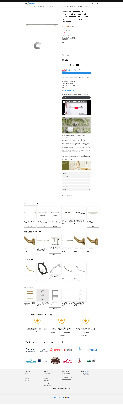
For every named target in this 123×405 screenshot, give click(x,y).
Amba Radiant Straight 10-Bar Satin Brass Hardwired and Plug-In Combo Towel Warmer (29, 303)
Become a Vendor (46, 383)
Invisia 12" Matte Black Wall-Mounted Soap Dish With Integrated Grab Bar (42, 276)
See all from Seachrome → (28, 232)
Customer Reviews (47, 373)
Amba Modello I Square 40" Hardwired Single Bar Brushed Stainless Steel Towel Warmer (68, 303)
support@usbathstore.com (69, 90)
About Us (45, 376)
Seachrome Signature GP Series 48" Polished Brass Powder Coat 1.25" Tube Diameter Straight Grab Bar (79, 249)
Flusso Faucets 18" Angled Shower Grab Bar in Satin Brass (29, 276)
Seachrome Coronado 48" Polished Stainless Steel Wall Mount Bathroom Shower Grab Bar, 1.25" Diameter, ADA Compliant (30, 221)
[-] (64, 70)
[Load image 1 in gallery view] (29, 46)
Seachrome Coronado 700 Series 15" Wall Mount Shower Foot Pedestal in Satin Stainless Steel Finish (67, 221)
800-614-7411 (69, 88)
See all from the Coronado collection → (31, 205)
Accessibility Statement (47, 385)
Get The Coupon (74, 34)
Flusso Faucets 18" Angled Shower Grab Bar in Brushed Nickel (67, 276)
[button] (35, 6)
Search (26, 376)
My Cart (26, 373)
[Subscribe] (69, 391)
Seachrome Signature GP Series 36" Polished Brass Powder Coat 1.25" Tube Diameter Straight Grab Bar (29, 249)
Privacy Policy (46, 378)
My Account (27, 380)
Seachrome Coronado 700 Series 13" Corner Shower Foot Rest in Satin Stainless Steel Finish (80, 221)
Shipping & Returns (47, 375)
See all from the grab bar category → (30, 260)
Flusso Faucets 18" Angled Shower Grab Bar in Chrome (79, 276)
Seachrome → (70, 195)
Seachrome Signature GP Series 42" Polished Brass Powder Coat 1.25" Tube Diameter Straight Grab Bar (92, 249)
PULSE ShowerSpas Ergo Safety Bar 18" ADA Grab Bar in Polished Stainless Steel (55, 276)
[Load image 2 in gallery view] (37, 46)
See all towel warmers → (28, 287)
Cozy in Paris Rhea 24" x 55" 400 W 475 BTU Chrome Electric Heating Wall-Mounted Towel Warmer (43, 303)
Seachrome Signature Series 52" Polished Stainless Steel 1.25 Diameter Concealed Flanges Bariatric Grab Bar (68, 249)
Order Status (27, 378)
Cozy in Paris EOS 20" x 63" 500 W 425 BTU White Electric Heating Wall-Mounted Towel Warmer (80, 303)
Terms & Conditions (47, 380)
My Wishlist (27, 375)
